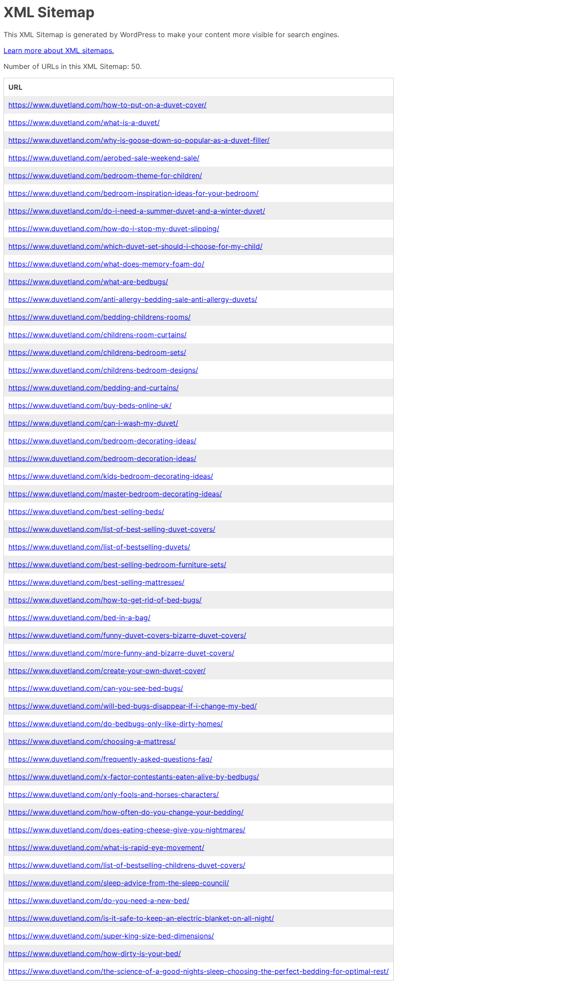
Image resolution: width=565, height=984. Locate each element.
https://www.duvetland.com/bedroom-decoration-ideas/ (102, 458)
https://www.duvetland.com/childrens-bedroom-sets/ (97, 352)
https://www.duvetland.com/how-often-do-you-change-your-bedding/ (126, 812)
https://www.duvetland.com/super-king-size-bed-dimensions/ (111, 935)
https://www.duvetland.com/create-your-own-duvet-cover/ (107, 670)
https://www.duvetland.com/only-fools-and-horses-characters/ (113, 794)
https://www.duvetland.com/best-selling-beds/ (86, 511)
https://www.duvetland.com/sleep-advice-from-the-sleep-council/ (118, 882)
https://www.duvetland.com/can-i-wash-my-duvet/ (93, 423)
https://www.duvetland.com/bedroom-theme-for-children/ (105, 175)
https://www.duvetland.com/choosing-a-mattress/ (92, 741)
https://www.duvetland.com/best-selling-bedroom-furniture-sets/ (117, 564)
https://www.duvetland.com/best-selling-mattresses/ (96, 582)
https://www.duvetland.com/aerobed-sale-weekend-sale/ (104, 157)
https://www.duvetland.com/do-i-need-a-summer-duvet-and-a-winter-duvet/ (136, 210)
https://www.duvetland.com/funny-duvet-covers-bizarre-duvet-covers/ (127, 635)
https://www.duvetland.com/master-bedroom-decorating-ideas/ (115, 493)
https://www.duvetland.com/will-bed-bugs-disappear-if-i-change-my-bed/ (132, 706)
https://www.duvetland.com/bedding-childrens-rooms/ (99, 317)
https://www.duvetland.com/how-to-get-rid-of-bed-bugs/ (105, 599)
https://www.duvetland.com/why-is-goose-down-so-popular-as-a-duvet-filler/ (139, 140)
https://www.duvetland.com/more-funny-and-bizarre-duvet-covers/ (121, 652)
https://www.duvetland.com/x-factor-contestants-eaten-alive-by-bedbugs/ (133, 776)
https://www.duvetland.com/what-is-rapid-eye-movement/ (106, 847)
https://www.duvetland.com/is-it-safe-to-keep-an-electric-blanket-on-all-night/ (141, 918)
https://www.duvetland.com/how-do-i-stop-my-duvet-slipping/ (113, 228)
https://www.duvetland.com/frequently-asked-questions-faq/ (110, 759)
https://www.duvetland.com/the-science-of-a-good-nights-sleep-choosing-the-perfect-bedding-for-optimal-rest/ (198, 971)
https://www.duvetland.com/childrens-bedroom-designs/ (103, 370)
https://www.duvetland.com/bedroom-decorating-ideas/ (102, 440)
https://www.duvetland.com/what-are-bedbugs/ (88, 281)
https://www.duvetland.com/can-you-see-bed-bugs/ (95, 688)
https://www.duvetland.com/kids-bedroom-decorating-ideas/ (110, 476)
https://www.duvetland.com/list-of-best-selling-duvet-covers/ (111, 529)
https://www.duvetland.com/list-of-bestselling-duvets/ (99, 546)
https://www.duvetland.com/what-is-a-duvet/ (84, 122)
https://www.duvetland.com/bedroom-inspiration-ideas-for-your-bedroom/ (133, 193)
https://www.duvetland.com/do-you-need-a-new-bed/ (98, 900)
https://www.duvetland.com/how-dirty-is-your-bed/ (94, 953)
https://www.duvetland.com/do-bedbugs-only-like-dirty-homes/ (115, 723)
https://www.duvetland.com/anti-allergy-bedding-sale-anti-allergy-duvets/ (132, 299)
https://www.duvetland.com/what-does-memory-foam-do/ (106, 263)
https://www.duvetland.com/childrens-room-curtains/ (97, 334)
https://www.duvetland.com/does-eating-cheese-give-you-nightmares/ (126, 829)
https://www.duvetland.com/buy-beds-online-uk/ (90, 405)
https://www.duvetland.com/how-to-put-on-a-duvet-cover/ (107, 104)
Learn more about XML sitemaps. (59, 50)
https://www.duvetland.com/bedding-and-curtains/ (93, 387)
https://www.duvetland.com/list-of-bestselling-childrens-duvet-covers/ (126, 865)
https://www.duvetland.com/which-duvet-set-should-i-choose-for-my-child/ (135, 246)
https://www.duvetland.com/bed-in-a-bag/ (79, 617)
